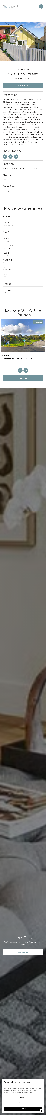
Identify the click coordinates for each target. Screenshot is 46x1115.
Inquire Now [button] (23, 85)
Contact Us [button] (23, 952)
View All (23, 378)
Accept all (23, 1109)
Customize (23, 1103)
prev (20, 370)
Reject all (23, 1097)
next (25, 370)
